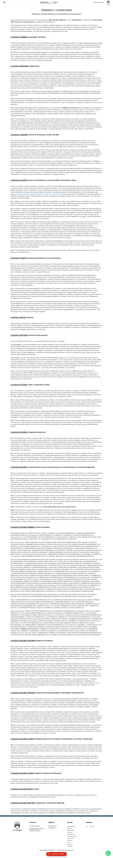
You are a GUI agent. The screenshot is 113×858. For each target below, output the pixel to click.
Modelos (69, 828)
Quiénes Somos (71, 826)
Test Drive (69, 846)
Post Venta (70, 840)
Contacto (69, 844)
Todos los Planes (71, 836)
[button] (108, 853)
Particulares (70, 830)
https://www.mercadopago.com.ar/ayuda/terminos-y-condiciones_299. (39, 194)
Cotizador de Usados (98, 2)
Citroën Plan (70, 834)
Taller (68, 842)
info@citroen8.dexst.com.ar (71, 108)
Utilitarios (70, 832)
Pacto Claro (70, 838)
